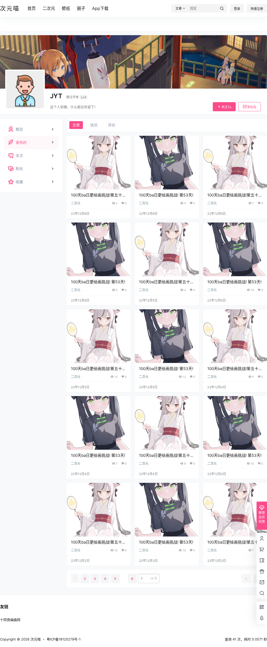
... (124, 579)
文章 (76, 125)
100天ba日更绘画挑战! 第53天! (166, 195)
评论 (111, 125)
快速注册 (257, 9)
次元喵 (35, 639)
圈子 (81, 8)
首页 (31, 8)
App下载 (100, 8)
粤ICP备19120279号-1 (64, 639)
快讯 (94, 125)
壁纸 (66, 8)
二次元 (49, 8)
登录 (237, 9)
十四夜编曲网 (10, 620)
